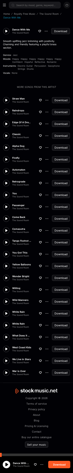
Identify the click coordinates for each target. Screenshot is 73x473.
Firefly (16, 158)
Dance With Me (21, 463)
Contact (36, 431)
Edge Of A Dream (21, 122)
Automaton (18, 170)
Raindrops (18, 110)
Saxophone (54, 65)
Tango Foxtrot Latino (21, 241)
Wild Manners (20, 300)
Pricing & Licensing (36, 426)
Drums (30, 69)
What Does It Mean (21, 335)
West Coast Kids (21, 347)
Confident (17, 62)
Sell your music (36, 444)
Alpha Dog (18, 146)
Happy (15, 59)
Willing (16, 288)
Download (60, 31)
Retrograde (18, 181)
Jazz (15, 55)
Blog (36, 420)
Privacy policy (36, 409)
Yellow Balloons (21, 264)
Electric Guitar (25, 65)
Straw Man (18, 98)
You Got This (20, 252)
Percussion (40, 65)
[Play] (6, 464)
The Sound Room (21, 466)
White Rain (18, 312)
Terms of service (36, 403)
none (14, 73)
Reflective (40, 62)
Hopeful (28, 62)
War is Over (19, 371)
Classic (16, 134)
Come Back (18, 217)
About (36, 414)
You (14, 193)
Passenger (18, 205)
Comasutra (18, 229)
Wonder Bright (20, 276)
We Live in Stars (21, 359)
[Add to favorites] (35, 464)
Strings (21, 69)
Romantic (52, 62)
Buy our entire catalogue (37, 437)
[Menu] (4, 5)
